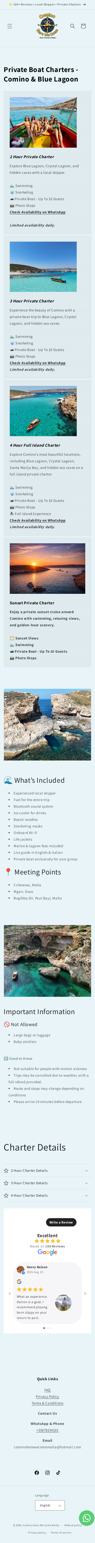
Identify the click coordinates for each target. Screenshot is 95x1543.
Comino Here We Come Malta (41, 1525)
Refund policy (73, 1525)
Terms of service (61, 1532)
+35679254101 (47, 1430)
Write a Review (61, 1222)
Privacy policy (37, 1532)
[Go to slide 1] (44, 1328)
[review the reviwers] (19, 1283)
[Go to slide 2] (48, 1328)
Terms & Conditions (48, 1403)
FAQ (47, 1390)
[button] (9, 26)
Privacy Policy (47, 1396)
